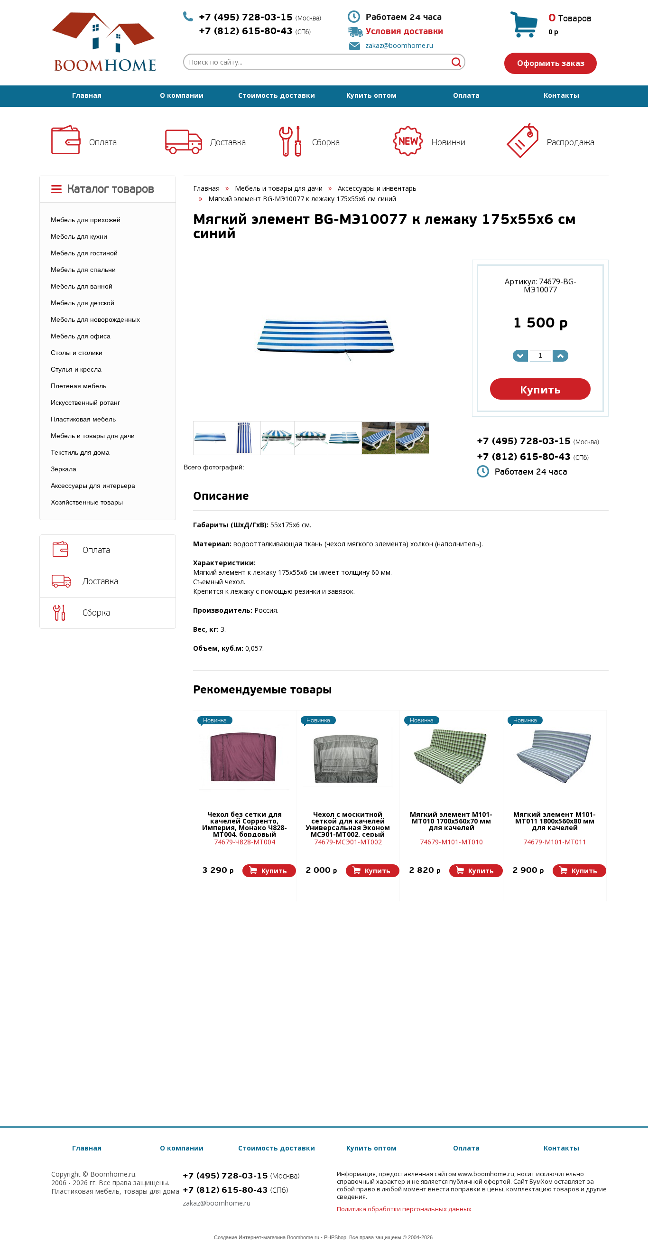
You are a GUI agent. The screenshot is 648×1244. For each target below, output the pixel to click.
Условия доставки (404, 31)
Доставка (228, 142)
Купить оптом (371, 95)
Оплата (466, 95)
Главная (87, 95)
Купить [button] (540, 389)
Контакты (561, 95)
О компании (182, 95)
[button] (269, 870)
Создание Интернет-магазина (250, 1237)
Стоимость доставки (276, 95)
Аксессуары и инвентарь (377, 188)
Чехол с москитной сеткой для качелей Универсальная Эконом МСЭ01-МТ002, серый (347, 824)
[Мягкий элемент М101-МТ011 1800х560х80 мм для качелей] (554, 757)
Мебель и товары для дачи (279, 188)
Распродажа (570, 142)
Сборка (326, 142)
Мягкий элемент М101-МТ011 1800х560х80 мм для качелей (554, 821)
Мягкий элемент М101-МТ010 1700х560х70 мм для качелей (451, 821)
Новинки (448, 142)
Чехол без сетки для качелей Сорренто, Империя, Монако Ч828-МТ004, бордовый (244, 824)
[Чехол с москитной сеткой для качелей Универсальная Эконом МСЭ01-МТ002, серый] (348, 757)
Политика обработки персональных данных (404, 1209)
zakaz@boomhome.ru (399, 45)
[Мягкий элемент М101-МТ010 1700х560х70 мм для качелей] (451, 757)
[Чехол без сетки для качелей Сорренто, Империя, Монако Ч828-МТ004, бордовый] (244, 757)
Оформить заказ (550, 63)
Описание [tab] (221, 497)
